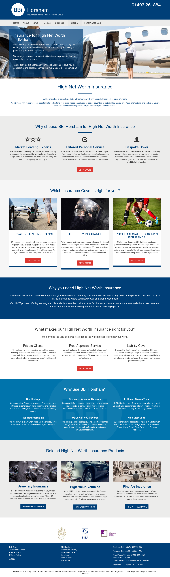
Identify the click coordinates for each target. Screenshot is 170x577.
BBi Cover (13, 547)
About (26, 22)
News (36, 22)
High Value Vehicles (85, 507)
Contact (47, 22)
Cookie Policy (15, 552)
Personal (74, 22)
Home (16, 22)
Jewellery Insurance (33, 506)
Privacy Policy (15, 555)
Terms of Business (17, 549)
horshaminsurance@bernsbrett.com (134, 560)
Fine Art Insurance (137, 506)
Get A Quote (85, 169)
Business (59, 22)
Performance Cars (93, 22)
